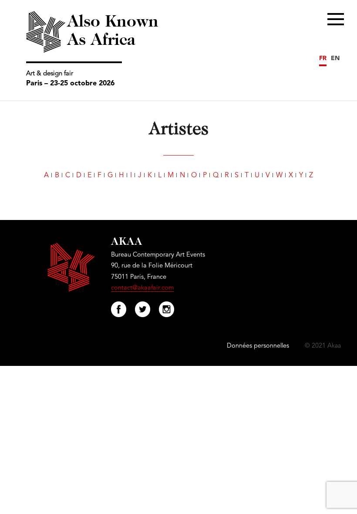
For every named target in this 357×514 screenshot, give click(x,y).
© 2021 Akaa (323, 346)
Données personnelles (258, 346)
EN (335, 58)
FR (323, 58)
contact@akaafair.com (142, 288)
